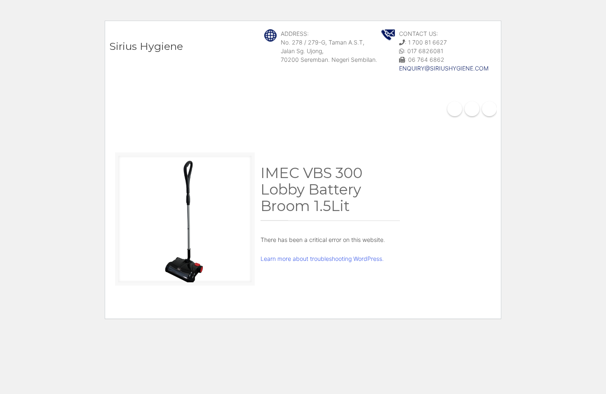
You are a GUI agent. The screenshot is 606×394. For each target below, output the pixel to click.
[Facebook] (454, 108)
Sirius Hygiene (146, 46)
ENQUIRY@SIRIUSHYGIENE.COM (444, 68)
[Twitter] (489, 108)
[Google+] (472, 108)
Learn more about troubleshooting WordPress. (322, 258)
